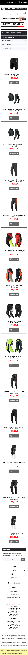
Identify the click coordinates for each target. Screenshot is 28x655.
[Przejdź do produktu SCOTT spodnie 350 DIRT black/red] (14, 240)
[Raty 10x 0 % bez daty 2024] (14, 24)
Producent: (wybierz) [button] (7, 40)
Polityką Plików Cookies (5, 651)
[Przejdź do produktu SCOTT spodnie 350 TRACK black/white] (14, 310)
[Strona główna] (14, 8)
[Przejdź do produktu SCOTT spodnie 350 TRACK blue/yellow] (14, 346)
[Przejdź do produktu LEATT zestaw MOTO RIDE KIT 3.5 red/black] (14, 134)
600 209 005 (14, 611)
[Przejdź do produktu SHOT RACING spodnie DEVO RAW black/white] (14, 487)
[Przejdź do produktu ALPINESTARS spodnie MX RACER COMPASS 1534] (14, 204)
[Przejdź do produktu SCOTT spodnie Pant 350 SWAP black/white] (14, 416)
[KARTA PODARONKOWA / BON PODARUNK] (14, 18)
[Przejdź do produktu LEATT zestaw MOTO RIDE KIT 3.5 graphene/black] (14, 98)
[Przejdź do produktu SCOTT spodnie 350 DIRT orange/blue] (14, 275)
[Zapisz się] (23, 559)
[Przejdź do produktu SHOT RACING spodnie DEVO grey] (14, 452)
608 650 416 (14, 624)
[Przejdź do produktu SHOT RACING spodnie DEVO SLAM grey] (14, 522)
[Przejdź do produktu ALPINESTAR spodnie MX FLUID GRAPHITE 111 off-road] (14, 169)
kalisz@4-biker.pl (15, 594)
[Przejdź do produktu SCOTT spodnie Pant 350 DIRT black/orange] (14, 381)
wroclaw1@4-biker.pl (15, 625)
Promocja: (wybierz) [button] (6, 48)
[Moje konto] (17, 14)
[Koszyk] (24, 13)
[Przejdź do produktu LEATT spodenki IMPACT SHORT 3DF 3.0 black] (14, 63)
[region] (14, 24)
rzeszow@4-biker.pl (15, 612)
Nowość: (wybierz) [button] (6, 44)
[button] (3, 14)
